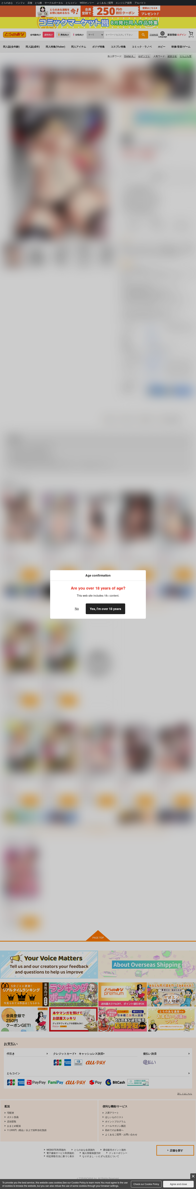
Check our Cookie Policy (146, 1184)
